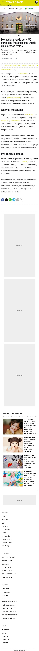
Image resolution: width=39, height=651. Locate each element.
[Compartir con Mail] (17, 199)
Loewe (24, 161)
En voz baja (6, 546)
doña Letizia (15, 120)
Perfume (24, 65)
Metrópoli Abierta (8, 558)
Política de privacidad (9, 602)
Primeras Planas (7, 542)
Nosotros (5, 589)
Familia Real (16, 65)
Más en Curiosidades (12, 414)
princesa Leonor (13, 97)
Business (5, 520)
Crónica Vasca (7, 561)
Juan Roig (31, 65)
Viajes (4, 533)
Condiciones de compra (10, 615)
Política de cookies (8, 605)
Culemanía (5, 564)
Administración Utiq (9, 618)
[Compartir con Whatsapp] (10, 199)
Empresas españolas (9, 612)
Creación (5, 526)
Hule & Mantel (7, 577)
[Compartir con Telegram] (13, 199)
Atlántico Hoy (7, 571)
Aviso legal (6, 592)
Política (5, 517)
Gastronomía (6, 539)
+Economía (6, 536)
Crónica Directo (6, 70)
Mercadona (8, 65)
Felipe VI (5, 120)
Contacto (5, 595)
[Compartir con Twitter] (6, 199)
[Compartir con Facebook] (2, 199)
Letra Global (6, 567)
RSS (3, 599)
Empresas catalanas (9, 608)
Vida (3, 523)
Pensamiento (6, 530)
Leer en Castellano (6, 5)
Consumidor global (9, 574)
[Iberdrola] (29, 8)
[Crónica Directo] (20, 2)
